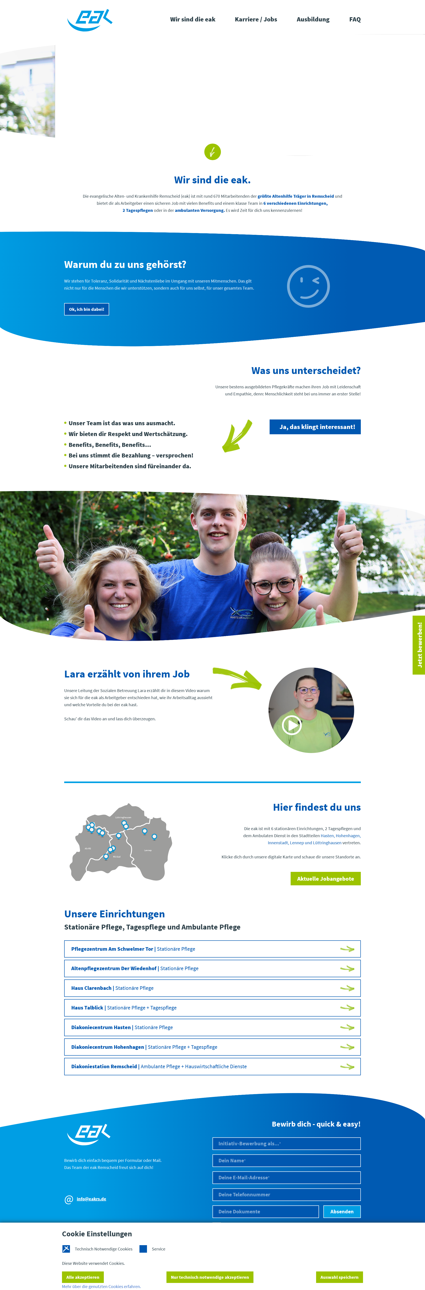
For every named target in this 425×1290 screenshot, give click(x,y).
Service (158, 1249)
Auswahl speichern (340, 1277)
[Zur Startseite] (89, 19)
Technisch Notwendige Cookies (103, 1249)
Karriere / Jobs (256, 19)
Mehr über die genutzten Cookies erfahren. (101, 1286)
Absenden (342, 1211)
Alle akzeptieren (82, 1277)
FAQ (355, 19)
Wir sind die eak (192, 19)
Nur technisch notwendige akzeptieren (210, 1277)
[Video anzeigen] (311, 711)
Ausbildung (313, 19)
